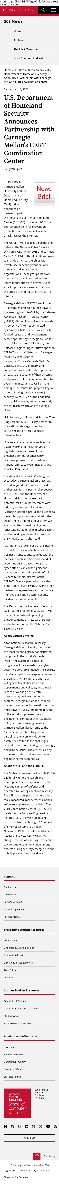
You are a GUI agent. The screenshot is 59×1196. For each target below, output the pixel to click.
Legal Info (9, 1170)
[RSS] (55, 1126)
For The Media (12, 916)
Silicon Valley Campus (16, 1177)
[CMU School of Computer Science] (19, 10)
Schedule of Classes (15, 1001)
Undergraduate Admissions (19, 947)
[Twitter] (40, 1126)
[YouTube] (48, 1126)
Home (7, 70)
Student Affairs (12, 1016)
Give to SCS (10, 894)
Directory (9, 1047)
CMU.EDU (29, 1137)
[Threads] (33, 1126)
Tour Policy (10, 970)
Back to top (50, 1156)
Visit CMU (9, 977)
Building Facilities (13, 1054)
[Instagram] (19, 1126)
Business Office (12, 1069)
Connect (9, 876)
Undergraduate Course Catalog (21, 1008)
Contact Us (10, 887)
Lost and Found (12, 1076)
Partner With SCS (13, 901)
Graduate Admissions (16, 955)
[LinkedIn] (26, 1126)
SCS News (20, 70)
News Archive (36, 70)
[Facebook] (12, 1126)
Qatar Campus (42, 1170)
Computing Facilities (15, 1061)
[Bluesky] (5, 1126)
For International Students (18, 1023)
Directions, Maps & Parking (18, 962)
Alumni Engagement (15, 909)
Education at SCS (13, 940)
